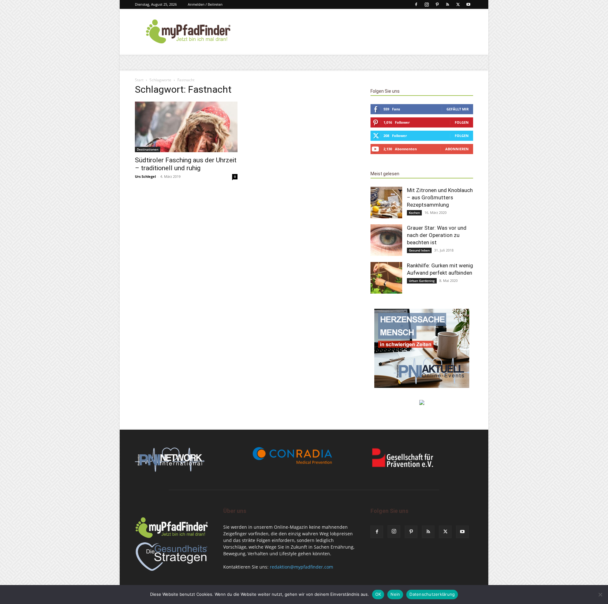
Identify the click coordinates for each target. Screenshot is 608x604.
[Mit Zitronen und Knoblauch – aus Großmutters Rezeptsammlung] (386, 202)
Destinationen (147, 149)
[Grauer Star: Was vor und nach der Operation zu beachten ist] (386, 240)
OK (378, 594)
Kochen (414, 212)
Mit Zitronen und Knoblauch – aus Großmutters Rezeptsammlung (440, 197)
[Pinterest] (437, 4)
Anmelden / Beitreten (205, 4)
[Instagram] (426, 4)
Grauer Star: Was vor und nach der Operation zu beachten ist (436, 235)
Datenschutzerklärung (432, 594)
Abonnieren (457, 148)
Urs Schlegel (145, 176)
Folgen (462, 122)
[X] (458, 4)
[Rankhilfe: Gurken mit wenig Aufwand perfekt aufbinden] (386, 278)
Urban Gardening (422, 280)
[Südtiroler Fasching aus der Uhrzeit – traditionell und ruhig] (186, 127)
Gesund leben (419, 250)
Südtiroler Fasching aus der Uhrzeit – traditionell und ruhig (186, 164)
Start (139, 80)
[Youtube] (468, 4)
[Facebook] (416, 4)
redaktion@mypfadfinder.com (301, 567)
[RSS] (447, 4)
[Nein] (600, 594)
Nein (395, 594)
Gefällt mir (457, 109)
